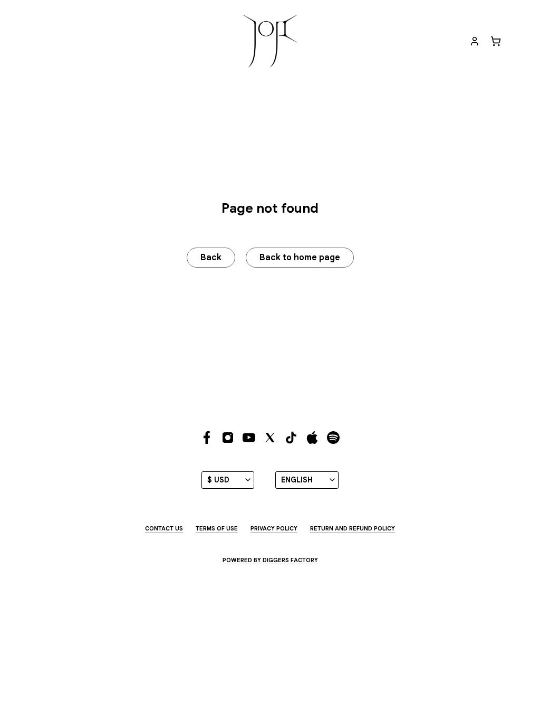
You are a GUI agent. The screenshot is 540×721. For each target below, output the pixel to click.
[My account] (474, 41)
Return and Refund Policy (352, 528)
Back (210, 257)
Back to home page (299, 257)
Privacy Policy (273, 528)
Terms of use (217, 528)
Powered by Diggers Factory (270, 560)
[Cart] (495, 41)
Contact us (164, 528)
